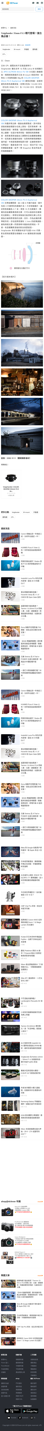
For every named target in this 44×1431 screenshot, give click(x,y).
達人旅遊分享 (5, 1396)
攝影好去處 (5, 1383)
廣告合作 (34, 1389)
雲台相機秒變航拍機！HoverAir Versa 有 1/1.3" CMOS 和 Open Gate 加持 (31, 594)
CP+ (4, 54)
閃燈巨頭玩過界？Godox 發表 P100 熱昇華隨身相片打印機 (31, 564)
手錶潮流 (34, 1375)
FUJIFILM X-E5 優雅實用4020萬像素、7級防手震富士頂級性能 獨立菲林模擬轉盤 (24, 1224)
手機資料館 (19, 1366)
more (39, 1201)
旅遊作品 (4, 1393)
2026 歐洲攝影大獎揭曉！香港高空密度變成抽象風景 (31, 1116)
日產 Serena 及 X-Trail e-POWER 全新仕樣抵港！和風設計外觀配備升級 (31, 659)
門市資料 (19, 1383)
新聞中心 (4, 28)
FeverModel (5, 1366)
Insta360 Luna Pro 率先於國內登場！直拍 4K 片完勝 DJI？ (31, 581)
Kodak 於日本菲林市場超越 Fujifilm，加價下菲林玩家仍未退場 (31, 939)
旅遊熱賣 (4, 1386)
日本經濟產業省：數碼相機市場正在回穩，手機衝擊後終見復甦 (31, 864)
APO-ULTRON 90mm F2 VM (16, 71)
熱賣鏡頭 (19, 1393)
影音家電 (34, 1372)
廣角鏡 (34, 49)
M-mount (17, 49)
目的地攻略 (5, 1389)
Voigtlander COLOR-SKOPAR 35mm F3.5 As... (11, 489)
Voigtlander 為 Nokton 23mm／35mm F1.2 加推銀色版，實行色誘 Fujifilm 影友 (32, 1059)
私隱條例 (34, 1399)
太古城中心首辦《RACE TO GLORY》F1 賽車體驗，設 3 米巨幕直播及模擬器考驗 (32, 877)
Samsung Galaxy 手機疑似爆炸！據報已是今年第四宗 (31, 1102)
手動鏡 (26, 49)
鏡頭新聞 (27, 45)
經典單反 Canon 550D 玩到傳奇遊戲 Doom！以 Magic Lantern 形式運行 (31, 922)
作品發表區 (5, 1369)
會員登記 (34, 1393)
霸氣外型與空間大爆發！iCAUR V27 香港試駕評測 (30, 1071)
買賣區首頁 (34, 1359)
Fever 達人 (5, 1363)
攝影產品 (34, 1363)
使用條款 (34, 1396)
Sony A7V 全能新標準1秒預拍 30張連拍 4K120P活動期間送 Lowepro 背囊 (23, 1209)
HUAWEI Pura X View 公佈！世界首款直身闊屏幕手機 (31, 550)
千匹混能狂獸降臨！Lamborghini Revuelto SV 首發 (32, 1001)
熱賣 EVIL (19, 1399)
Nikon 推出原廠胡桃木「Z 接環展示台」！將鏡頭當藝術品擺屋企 (32, 967)
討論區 (3, 1372)
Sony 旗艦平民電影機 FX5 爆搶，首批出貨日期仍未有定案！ (31, 630)
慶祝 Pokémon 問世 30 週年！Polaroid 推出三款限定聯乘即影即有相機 (31, 953)
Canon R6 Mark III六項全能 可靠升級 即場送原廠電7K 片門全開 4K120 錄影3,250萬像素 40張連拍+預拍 (24, 1240)
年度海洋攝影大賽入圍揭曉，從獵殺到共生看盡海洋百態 (31, 1090)
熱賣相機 (19, 1389)
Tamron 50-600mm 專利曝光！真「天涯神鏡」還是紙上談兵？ (31, 1028)
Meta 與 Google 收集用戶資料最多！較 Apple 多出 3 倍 (31, 848)
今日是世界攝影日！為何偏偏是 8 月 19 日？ (31, 893)
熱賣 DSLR (19, 1396)
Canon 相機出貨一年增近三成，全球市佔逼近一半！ (31, 535)
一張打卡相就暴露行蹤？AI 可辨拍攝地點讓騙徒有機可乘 (31, 673)
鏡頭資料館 (19, 1363)
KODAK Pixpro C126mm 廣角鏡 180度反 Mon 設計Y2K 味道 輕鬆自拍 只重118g (24, 1254)
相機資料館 (19, 1359)
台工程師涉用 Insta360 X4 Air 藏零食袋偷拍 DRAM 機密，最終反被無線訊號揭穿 (31, 1045)
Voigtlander (6, 49)
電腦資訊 (34, 1369)
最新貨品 (19, 1386)
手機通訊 (34, 1366)
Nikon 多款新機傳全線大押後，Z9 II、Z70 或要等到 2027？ (31, 1131)
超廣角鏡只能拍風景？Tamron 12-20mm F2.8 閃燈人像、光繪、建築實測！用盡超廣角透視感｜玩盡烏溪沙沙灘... (31, 611)
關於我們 (34, 1383)
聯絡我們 (34, 1386)
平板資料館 (19, 1369)
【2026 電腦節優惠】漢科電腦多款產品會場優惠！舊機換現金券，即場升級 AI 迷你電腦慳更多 (31, 645)
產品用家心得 (20, 1372)
